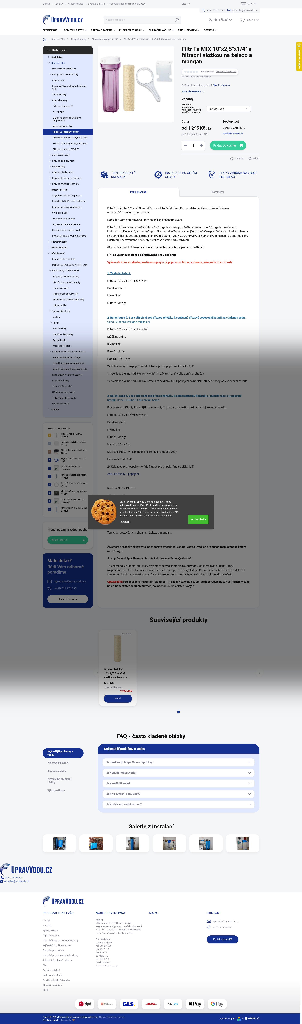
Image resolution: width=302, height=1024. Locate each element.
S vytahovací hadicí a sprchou (66, 195)
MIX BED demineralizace (64, 68)
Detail (118, 698)
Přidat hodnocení (59, 540)
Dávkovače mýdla (60, 403)
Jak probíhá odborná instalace (57, 960)
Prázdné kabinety (60, 380)
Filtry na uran (58, 80)
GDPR (45, 990)
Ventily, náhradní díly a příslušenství (70, 369)
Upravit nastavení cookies (111, 1017)
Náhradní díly (59, 305)
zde (170, 515)
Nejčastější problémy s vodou (57, 945)
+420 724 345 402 (13, 877)
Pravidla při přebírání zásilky (56, 980)
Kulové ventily (59, 328)
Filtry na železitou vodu (63, 161)
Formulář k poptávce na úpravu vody (127, 4)
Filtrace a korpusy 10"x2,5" (66, 132)
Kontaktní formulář (68, 599)
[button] (178, 712)
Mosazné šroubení (62, 346)
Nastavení (125, 522)
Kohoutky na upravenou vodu (66, 230)
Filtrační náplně (59, 247)
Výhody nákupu (75, 4)
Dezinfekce (57, 57)
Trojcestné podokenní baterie (66, 224)
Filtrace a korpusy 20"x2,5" (66, 149)
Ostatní (55, 409)
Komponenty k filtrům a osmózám (68, 351)
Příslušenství (57, 253)
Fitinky (56, 322)
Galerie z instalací (51, 970)
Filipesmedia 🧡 (67, 1020)
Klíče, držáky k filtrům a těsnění (67, 375)
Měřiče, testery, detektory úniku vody (69, 265)
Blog (45, 965)
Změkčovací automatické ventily (68, 299)
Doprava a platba (96, 4)
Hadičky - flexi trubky (63, 334)
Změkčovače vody (61, 155)
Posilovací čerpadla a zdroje (66, 357)
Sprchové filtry (59, 94)
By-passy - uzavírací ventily (66, 276)
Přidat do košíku (224, 145)
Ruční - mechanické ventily (65, 294)
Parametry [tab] (218, 192)
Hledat (177, 20)
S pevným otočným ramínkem (66, 207)
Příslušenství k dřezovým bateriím (68, 201)
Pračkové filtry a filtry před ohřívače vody (69, 87)
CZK (249, 3)
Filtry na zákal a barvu (63, 172)
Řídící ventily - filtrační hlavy (65, 270)
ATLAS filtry (58, 112)
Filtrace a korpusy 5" (63, 106)
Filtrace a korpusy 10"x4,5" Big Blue (70, 143)
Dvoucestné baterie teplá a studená (69, 236)
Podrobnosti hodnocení (226, 72)
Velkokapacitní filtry (62, 126)
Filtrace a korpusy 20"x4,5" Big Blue (70, 137)
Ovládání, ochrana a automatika (68, 363)
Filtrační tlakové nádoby (64, 259)
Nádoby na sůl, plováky (63, 392)
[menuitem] (52, 30)
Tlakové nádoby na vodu (64, 398)
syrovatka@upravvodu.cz (70, 581)
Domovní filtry (58, 63)
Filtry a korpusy (59, 100)
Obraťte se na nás (221, 85)
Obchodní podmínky (52, 985)
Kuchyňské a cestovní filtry (65, 74)
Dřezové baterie (59, 189)
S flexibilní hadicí (60, 213)
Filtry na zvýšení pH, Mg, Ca (65, 184)
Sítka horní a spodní (61, 386)
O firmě (46, 4)
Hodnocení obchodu (52, 975)
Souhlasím (200, 519)
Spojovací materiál (61, 311)
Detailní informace (191, 91)
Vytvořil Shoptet (227, 1018)
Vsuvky (56, 317)
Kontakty (58, 4)
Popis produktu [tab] (138, 192)
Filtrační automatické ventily (66, 282)
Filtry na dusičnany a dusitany (66, 178)
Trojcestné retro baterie (63, 218)
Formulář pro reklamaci (54, 950)
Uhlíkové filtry (58, 166)
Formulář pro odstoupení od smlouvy (60, 955)
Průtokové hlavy (61, 288)
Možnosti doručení (233, 133)
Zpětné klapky (60, 340)
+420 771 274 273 (65, 588)
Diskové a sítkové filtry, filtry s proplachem (67, 119)
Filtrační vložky (59, 242)
